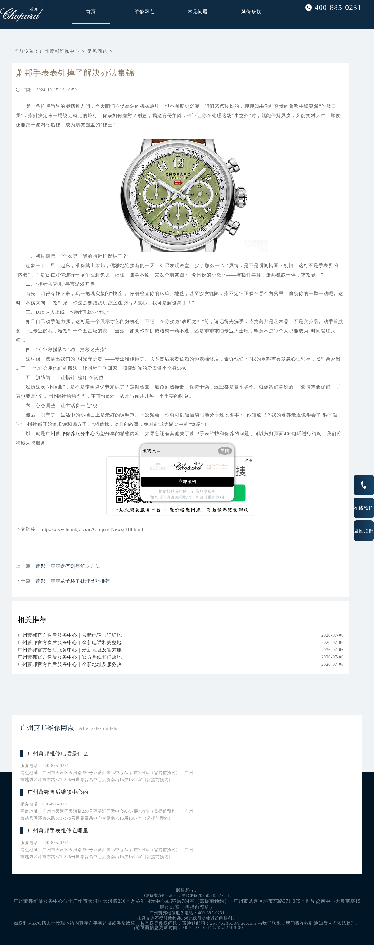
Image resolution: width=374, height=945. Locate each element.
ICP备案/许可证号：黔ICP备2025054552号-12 (187, 895)
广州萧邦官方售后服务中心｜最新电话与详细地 (70, 635)
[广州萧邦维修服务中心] (8, 14)
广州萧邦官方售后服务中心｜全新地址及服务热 (70, 664)
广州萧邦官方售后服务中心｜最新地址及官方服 (70, 649)
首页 (91, 11)
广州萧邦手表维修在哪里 (58, 831)
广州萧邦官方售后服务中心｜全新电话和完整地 (70, 642)
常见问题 (198, 11)
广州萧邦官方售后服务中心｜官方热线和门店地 (70, 657)
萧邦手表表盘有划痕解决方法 (68, 566)
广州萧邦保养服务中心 (70, 433)
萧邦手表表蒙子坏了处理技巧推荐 (73, 580)
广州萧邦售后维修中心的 (58, 792)
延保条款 (251, 11)
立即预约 (187, 481)
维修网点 (144, 11)
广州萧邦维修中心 (59, 51)
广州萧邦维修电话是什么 (58, 753)
